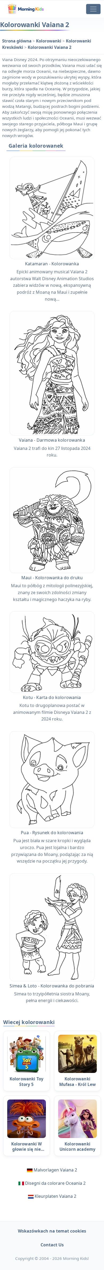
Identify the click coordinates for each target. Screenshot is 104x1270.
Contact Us (52, 1245)
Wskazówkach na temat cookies (52, 1231)
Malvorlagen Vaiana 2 (55, 1170)
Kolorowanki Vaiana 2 (49, 47)
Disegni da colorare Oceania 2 (55, 1183)
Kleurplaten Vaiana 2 (55, 1196)
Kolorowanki (49, 41)
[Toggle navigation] (93, 9)
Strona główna (17, 41)
